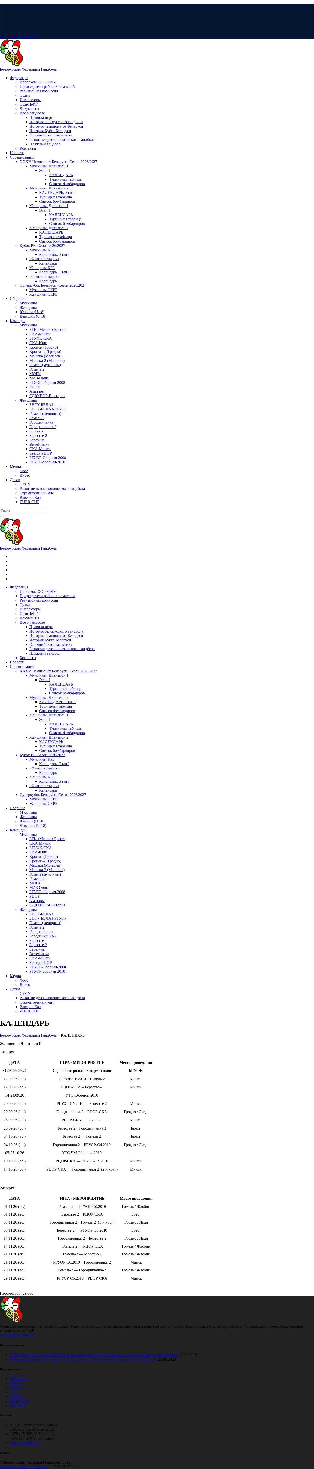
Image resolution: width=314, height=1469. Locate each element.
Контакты (18, 1405)
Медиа (15, 1383)
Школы (16, 1396)
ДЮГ (14, 1392)
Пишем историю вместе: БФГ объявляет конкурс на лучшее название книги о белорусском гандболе (94, 1355)
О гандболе (19, 1401)
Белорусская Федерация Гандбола (28, 69)
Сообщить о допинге (17, 1335)
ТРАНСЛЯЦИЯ (18, 36)
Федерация (19, 1379)
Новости (17, 1388)
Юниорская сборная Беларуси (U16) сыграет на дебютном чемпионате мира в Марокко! (83, 1359)
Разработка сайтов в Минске (24, 1467)
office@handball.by (25, 1443)
